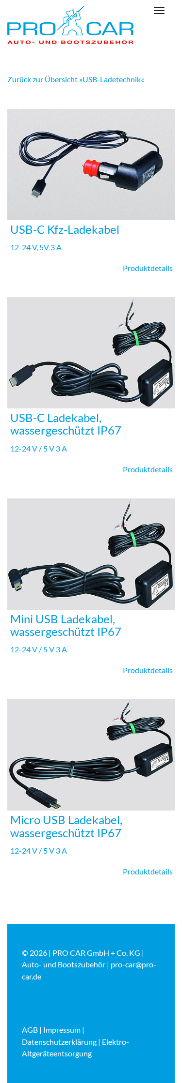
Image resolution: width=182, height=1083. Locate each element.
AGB (30, 1029)
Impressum (62, 1029)
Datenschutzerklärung (59, 1041)
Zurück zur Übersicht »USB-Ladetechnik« (75, 79)
